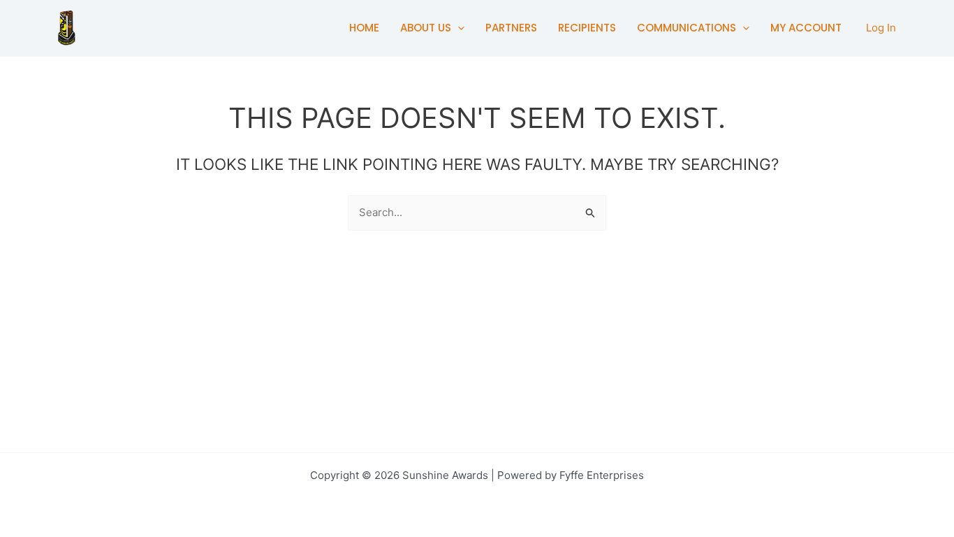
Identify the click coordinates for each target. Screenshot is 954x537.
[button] (457, 28)
